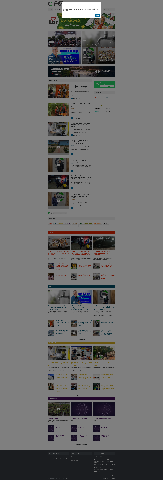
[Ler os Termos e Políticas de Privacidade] (80, 3)
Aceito (97, 15)
